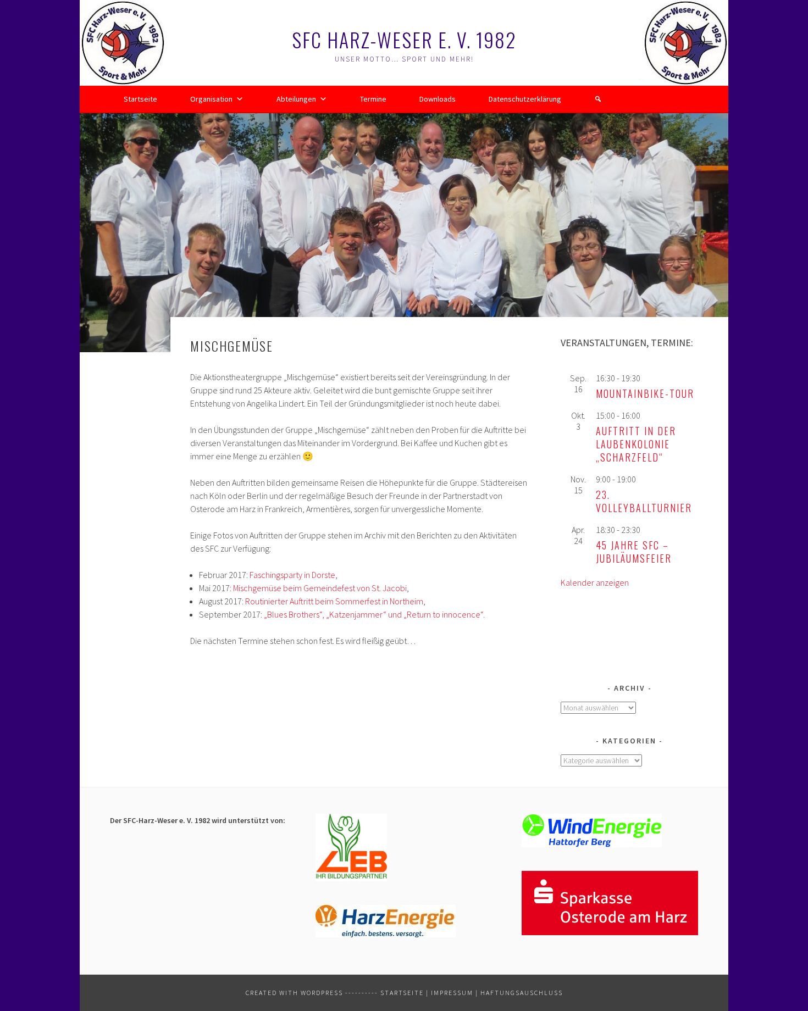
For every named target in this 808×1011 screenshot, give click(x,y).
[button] (598, 99)
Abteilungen (296, 99)
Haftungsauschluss (521, 992)
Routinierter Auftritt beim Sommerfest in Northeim (334, 601)
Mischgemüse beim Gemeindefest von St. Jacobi (320, 587)
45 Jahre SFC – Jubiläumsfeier (634, 551)
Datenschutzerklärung (525, 99)
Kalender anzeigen (595, 582)
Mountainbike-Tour (645, 393)
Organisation (211, 99)
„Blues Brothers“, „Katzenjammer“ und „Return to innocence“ (373, 614)
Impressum (452, 992)
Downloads (437, 99)
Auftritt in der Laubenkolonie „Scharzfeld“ (636, 444)
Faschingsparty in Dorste (292, 574)
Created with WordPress (294, 992)
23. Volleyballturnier (644, 501)
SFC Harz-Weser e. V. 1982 (404, 39)
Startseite (140, 99)
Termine (373, 99)
